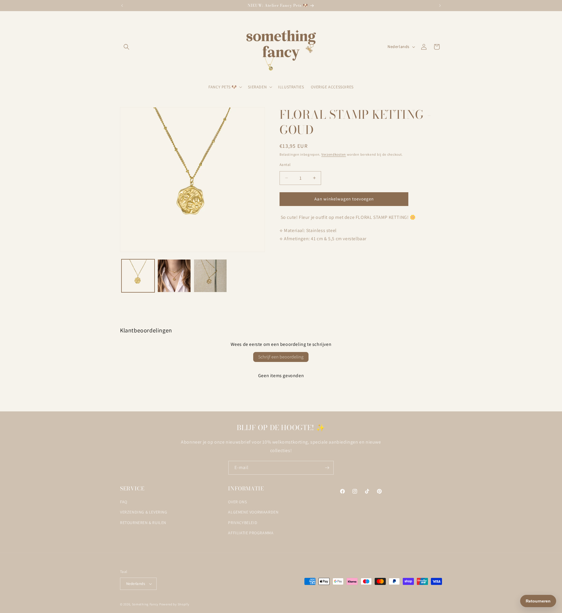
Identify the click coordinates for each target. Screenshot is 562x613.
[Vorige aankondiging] (122, 5)
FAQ (123, 501)
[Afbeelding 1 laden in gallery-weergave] (138, 275)
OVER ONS (237, 501)
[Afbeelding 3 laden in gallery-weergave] (210, 275)
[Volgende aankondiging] (440, 5)
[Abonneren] (327, 468)
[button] (126, 46)
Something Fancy (145, 604)
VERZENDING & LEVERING (143, 512)
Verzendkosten (333, 154)
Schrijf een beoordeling (281, 357)
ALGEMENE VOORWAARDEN (253, 512)
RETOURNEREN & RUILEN (143, 522)
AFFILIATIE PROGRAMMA (250, 532)
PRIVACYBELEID (242, 522)
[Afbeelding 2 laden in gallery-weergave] (174, 275)
